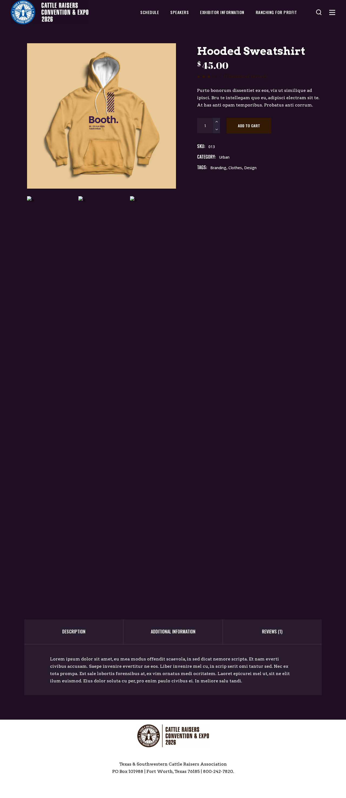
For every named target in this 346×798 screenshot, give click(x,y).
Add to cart (249, 125)
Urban (224, 157)
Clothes (235, 167)
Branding (218, 167)
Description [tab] (73, 631)
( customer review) (246, 76)
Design (250, 167)
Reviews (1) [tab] (272, 631)
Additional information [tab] (173, 631)
